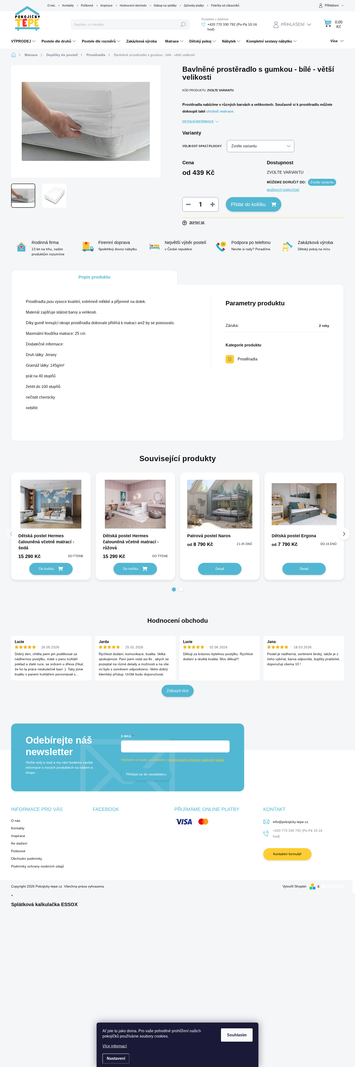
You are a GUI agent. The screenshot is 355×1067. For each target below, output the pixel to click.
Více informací (114, 1046)
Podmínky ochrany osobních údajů (37, 866)
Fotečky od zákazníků (225, 5)
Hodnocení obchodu (133, 5)
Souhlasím (237, 1035)
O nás (51, 5)
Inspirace (106, 5)
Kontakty (68, 5)
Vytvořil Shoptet (294, 886)
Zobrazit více (178, 691)
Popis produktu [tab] (94, 277)
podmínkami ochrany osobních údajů (196, 760)
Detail (219, 569)
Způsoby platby (194, 5)
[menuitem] (24, 41)
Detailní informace (198, 121)
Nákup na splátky (165, 5)
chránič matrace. (220, 111)
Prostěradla (247, 359)
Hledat (183, 24)
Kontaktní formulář (287, 854)
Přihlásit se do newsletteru (146, 774)
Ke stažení (19, 843)
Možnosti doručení (283, 190)
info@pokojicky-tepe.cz (290, 822)
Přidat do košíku (248, 204)
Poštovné (87, 5)
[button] (174, 589)
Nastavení (116, 1058)
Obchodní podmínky (26, 858)
